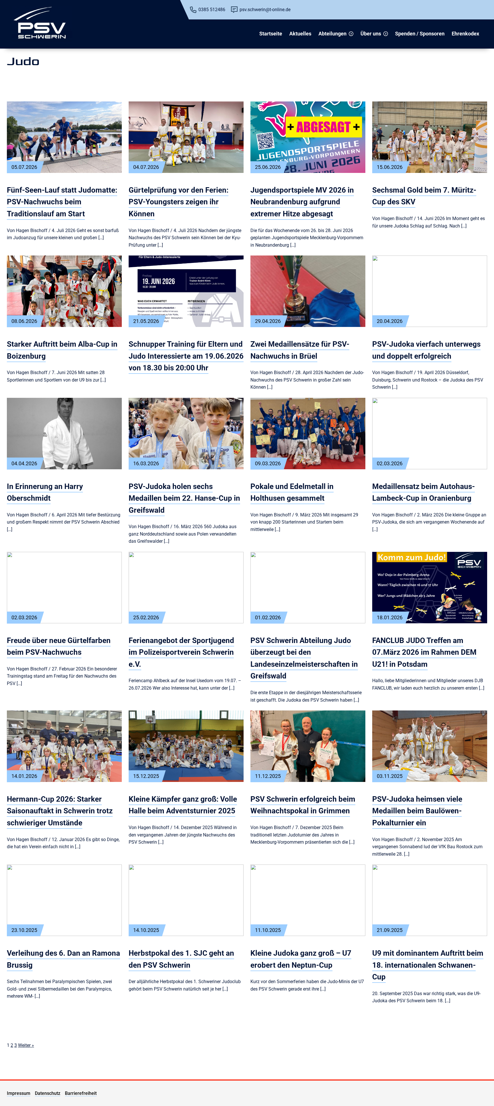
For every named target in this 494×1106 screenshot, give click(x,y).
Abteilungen (332, 34)
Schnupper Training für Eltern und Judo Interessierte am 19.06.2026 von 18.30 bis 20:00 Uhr (186, 356)
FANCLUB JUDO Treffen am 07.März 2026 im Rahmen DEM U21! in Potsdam (424, 652)
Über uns (370, 34)
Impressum (18, 1093)
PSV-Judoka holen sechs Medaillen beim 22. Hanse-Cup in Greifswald (184, 498)
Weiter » (26, 1045)
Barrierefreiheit (81, 1093)
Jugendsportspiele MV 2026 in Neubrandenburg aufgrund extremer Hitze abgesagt (302, 202)
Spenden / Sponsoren (420, 34)
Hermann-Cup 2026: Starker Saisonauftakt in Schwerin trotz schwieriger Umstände (60, 811)
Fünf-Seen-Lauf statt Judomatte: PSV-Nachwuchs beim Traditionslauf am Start (62, 202)
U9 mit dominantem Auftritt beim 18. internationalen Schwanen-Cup (427, 965)
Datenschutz (47, 1093)
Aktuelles (300, 34)
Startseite (270, 34)
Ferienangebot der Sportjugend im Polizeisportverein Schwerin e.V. (181, 652)
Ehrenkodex (465, 34)
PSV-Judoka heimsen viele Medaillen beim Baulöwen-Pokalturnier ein (417, 811)
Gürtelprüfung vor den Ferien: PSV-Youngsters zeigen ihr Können (178, 202)
